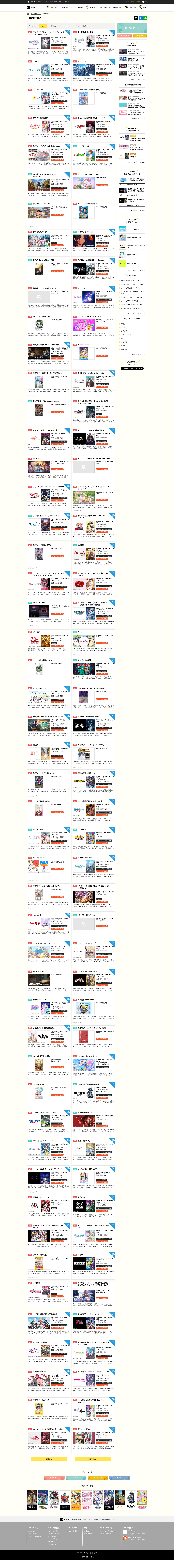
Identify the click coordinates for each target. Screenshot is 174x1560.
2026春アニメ (54, 1477)
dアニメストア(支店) (80, 26)
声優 (144, 7)
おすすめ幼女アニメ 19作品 (130, 280)
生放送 (39, 2)
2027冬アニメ (119, 1477)
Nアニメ (60, 2)
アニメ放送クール (36, 14)
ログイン (126, 2)
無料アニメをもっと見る (137, 79)
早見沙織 (124, 349)
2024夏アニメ (49, 1459)
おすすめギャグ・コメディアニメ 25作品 (132, 292)
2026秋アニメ (97, 1477)
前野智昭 (124, 331)
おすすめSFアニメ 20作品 (129, 301)
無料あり (53, 26)
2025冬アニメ (93, 1459)
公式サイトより (31, 226)
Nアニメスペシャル (54, 1536)
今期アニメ (93, 7)
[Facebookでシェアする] (141, 18)
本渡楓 (123, 327)
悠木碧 (123, 345)
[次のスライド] (144, 1500)
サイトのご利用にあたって (108, 1531)
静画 (35, 2)
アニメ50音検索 (72, 1531)
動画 (32, 2)
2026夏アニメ (76, 1477)
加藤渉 (123, 324)
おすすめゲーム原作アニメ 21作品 (132, 304)
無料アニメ (54, 7)
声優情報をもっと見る (138, 118)
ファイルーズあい (127, 335)
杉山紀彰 (124, 342)
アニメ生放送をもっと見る (136, 210)
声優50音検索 (88, 1534)
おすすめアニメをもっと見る (136, 313)
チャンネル (45, 2)
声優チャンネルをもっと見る (136, 270)
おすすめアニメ (118, 7)
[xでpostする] (136, 18)
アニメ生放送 (64, 7)
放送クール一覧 (53, 1531)
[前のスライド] (29, 1500)
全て (43, 26)
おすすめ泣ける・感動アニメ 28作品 (132, 284)
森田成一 (124, 338)
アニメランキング (105, 7)
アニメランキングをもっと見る (135, 162)
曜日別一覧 (51, 1541)
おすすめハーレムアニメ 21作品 (131, 297)
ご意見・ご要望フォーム (107, 1534)
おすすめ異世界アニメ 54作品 (130, 288)
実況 (55, 2)
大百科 (51, 2)
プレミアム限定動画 (77, 7)
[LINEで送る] (145, 18)
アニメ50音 (133, 7)
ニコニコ (65, 26)
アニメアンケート (53, 1544)
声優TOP (87, 1531)
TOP (28, 14)
